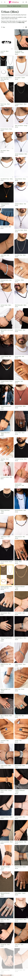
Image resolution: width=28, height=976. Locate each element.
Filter (4, 27)
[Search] (4, 2)
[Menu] (1, 2)
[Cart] (26, 2)
